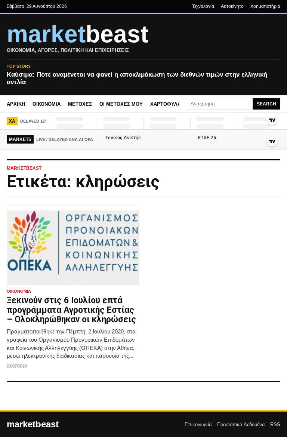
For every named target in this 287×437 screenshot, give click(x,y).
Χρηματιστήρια (265, 6)
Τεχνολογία (203, 6)
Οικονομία (47, 104)
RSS (275, 424)
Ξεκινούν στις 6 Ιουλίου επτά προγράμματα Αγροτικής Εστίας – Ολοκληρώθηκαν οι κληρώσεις (71, 310)
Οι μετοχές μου (121, 104)
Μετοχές (80, 104)
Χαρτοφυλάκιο (169, 104)
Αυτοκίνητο (232, 6)
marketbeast (33, 424)
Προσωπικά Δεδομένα (241, 424)
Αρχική (16, 104)
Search (266, 104)
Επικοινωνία (198, 424)
